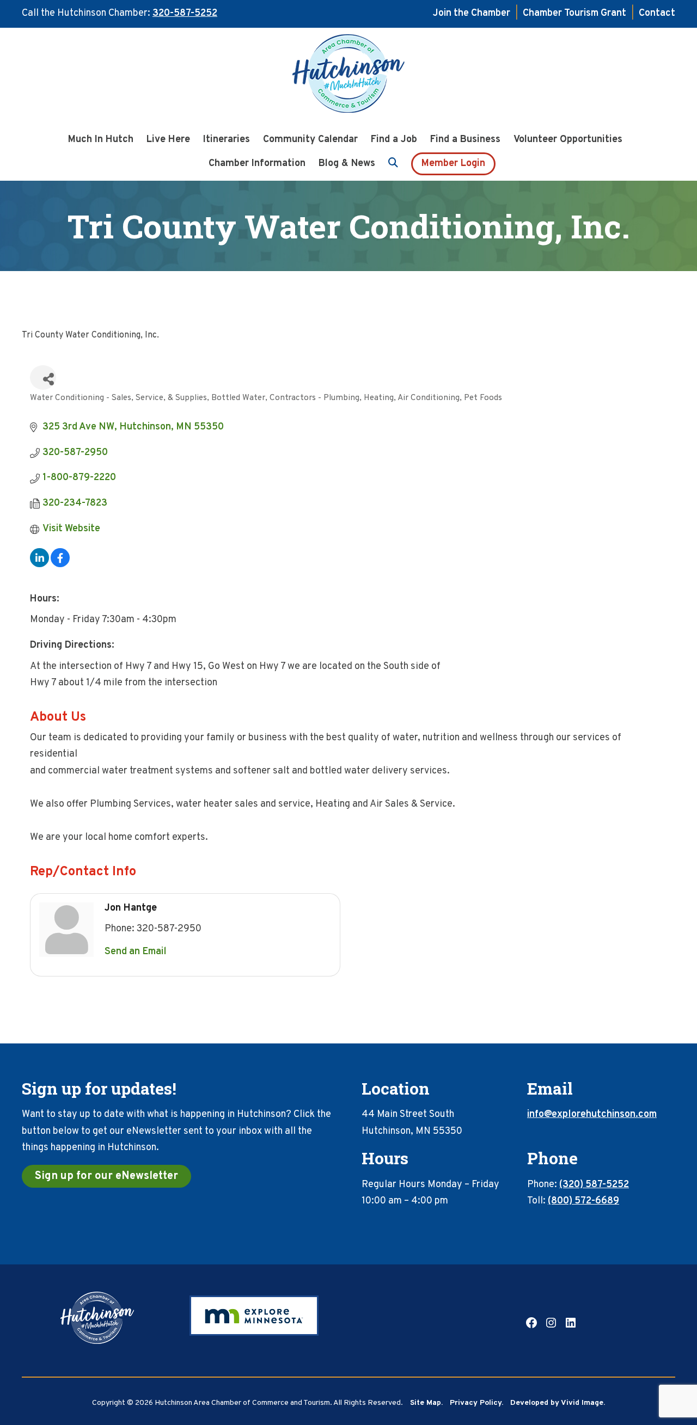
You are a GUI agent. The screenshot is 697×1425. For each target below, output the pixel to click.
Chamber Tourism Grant (574, 13)
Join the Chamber (471, 13)
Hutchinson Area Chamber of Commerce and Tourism (348, 76)
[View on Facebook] (60, 564)
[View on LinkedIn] (39, 564)
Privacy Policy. (476, 1403)
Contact (657, 13)
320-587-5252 (184, 13)
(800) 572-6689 (583, 1201)
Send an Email (136, 951)
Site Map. (426, 1403)
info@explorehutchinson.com (592, 1114)
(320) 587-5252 (594, 1184)
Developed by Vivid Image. (557, 1403)
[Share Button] (43, 377)
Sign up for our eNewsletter (106, 1176)
